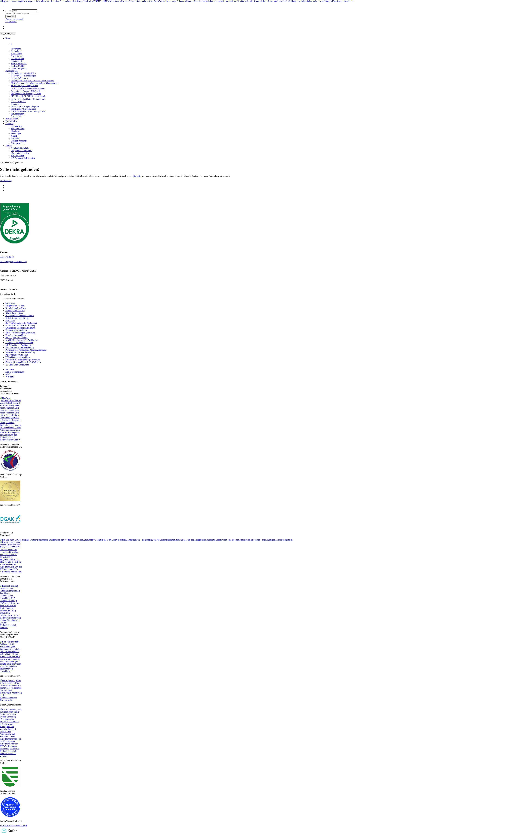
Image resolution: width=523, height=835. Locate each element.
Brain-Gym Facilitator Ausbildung (20, 325)
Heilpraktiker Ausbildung (16, 330)
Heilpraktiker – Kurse (14, 306)
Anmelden (10, 16)
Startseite (137, 176)
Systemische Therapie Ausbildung (20, 352)
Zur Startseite (5, 180)
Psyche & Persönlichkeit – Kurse (19, 315)
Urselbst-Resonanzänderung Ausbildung (22, 360)
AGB (7, 374)
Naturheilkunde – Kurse (15, 308)
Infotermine (10, 303)
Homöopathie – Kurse (15, 310)
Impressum (10, 369)
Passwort (9, 13)
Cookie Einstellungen (9, 381)
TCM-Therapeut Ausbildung (17, 357)
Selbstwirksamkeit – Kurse (16, 318)
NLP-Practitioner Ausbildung (18, 345)
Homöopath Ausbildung (15, 335)
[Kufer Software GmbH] (9, 834)
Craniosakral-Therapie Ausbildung (20, 328)
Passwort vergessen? (14, 19)
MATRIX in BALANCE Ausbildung (21, 340)
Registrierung (11, 21)
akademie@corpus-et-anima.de (13, 261)
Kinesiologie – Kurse (14, 313)
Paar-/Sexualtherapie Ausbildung (19, 347)
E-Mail (8, 10)
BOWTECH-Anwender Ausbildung (21, 323)
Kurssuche (10, 320)
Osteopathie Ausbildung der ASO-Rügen (23, 362)
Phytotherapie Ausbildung (16, 355)
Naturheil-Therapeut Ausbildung (19, 342)
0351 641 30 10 (7, 257)
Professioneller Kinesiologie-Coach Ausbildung (25, 350)
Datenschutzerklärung (14, 372)
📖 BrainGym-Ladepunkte (17, 365)
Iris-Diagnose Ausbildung (16, 337)
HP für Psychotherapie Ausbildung (20, 333)
